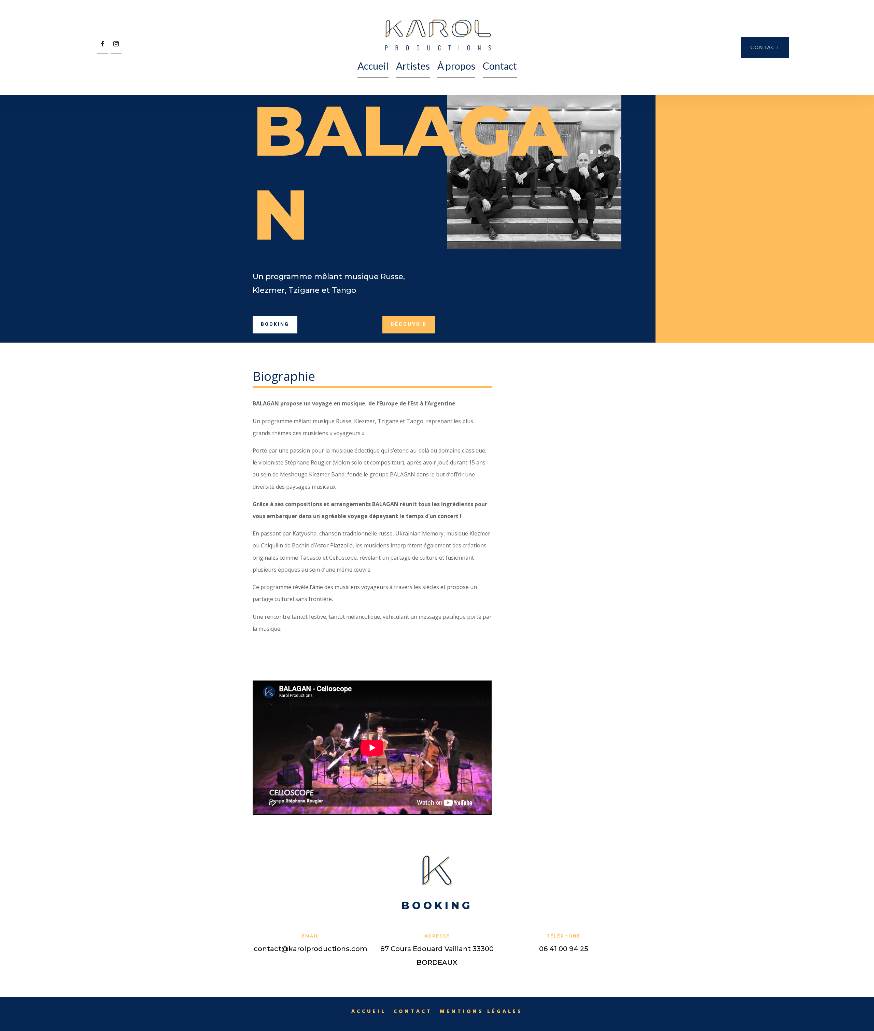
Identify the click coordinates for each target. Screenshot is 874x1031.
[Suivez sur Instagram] (116, 46)
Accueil (373, 66)
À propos (456, 66)
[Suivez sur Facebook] (102, 46)
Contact (500, 66)
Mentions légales (481, 1011)
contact (764, 47)
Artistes (413, 66)
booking (275, 324)
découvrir (409, 324)
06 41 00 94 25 (563, 949)
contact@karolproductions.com (310, 949)
